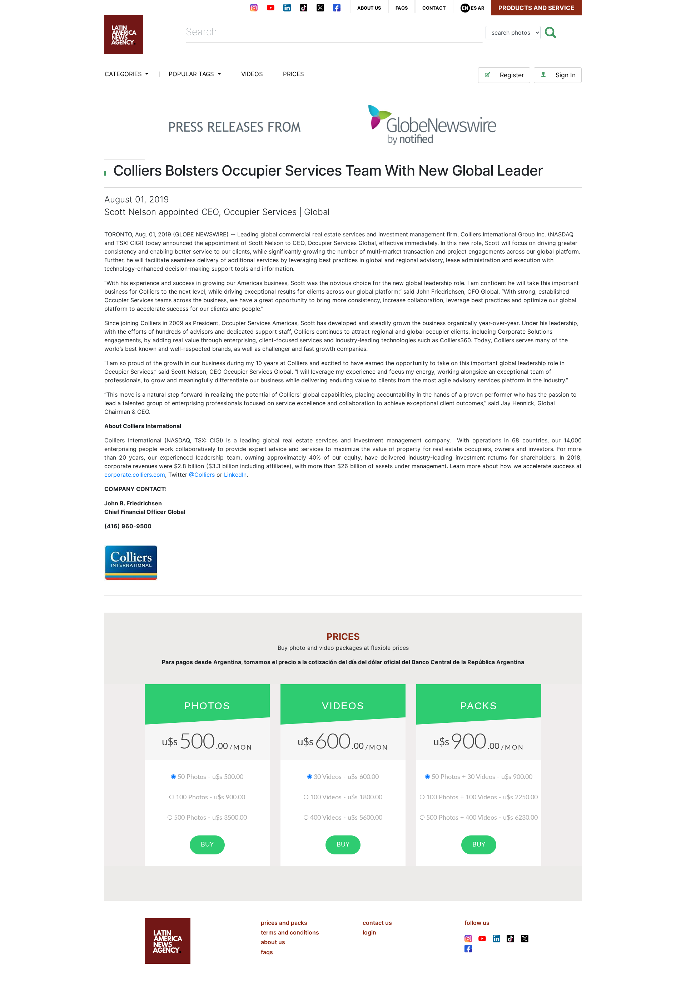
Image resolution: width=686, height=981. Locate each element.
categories (124, 74)
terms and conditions (290, 932)
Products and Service (536, 7)
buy (207, 845)
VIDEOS (252, 74)
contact (434, 8)
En (465, 8)
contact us (377, 922)
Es (474, 8)
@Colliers (202, 474)
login (369, 932)
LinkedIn (235, 474)
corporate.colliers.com (134, 474)
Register (512, 75)
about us (369, 8)
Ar (481, 8)
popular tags (192, 74)
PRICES (293, 74)
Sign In (566, 75)
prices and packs (284, 922)
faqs (402, 8)
